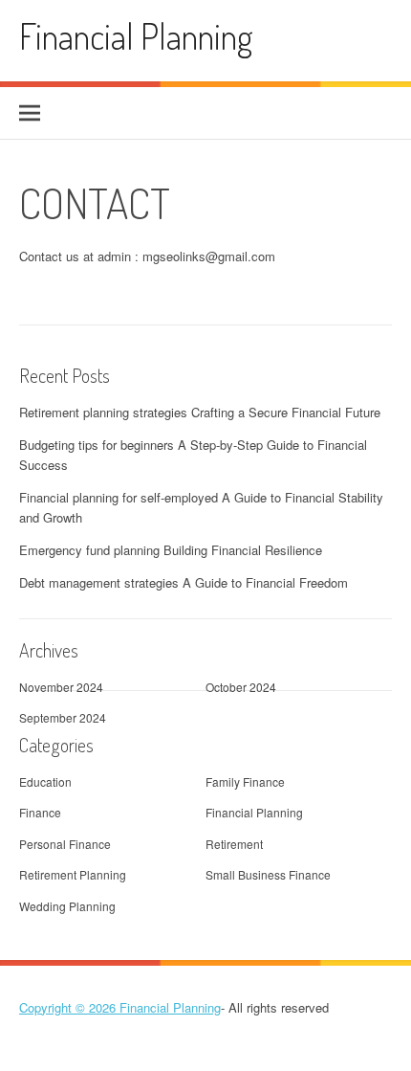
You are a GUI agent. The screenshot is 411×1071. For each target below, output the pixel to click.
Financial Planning (136, 35)
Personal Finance (65, 844)
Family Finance (245, 781)
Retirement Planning (72, 874)
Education (45, 781)
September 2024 (62, 717)
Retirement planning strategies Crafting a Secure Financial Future (199, 412)
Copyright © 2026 (69, 1007)
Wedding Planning (67, 906)
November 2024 (61, 687)
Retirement (234, 844)
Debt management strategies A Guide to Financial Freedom (183, 582)
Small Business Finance (268, 874)
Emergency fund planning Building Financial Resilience (170, 550)
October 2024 (241, 687)
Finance (40, 812)
